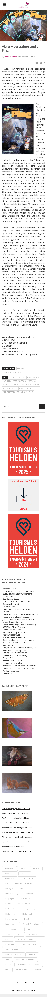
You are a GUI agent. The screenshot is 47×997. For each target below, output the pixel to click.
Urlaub (8, 965)
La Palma (7, 381)
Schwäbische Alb (12, 949)
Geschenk (29, 894)
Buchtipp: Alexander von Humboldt (16, 823)
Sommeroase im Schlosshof (13, 846)
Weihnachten (21, 970)
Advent (23, 868)
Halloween (25, 899)
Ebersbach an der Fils (24, 884)
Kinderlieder (10, 914)
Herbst (8, 904)
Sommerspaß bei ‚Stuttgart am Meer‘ (17, 827)
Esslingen (9, 889)
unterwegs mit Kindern (25, 959)
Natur (19, 934)
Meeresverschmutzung (24, 381)
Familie (23, 889)
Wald (7, 970)
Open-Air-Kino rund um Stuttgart (15, 842)
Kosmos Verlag (11, 919)
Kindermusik (27, 914)
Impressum (30, 983)
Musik (7, 934)
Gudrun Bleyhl (18, 377)
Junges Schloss (24, 904)
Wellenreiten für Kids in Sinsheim (15, 813)
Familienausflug (11, 894)
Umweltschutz (26, 388)
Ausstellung (10, 873)
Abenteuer (9, 868)
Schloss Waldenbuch (29, 944)
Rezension (9, 944)
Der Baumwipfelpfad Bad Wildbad (16, 809)
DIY (6, 884)
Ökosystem (26, 385)
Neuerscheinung (11, 385)
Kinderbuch (33, 377)
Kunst (26, 919)
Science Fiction (10, 388)
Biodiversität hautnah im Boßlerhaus (17, 837)
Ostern (8, 939)
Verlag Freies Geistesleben (29, 965)
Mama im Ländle (11, 57)
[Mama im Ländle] (23, 5)
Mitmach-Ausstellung (31, 924)
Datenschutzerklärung (23, 990)
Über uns (16, 983)
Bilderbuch (9, 878)
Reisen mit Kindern (25, 939)
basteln (25, 873)
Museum (31, 929)
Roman (36, 385)
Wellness (37, 970)
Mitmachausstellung (13, 929)
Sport (28, 949)
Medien (20, 368)
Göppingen (9, 899)
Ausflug (36, 868)
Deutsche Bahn (27, 878)
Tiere (7, 959)
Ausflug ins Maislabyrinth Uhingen (16, 818)
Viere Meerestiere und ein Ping (18, 392)
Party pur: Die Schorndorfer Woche (16, 851)
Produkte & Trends (12, 372)
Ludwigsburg (10, 924)
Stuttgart (32, 954)
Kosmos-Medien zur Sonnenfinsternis (17, 832)
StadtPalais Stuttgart (13, 954)
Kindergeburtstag (28, 909)
